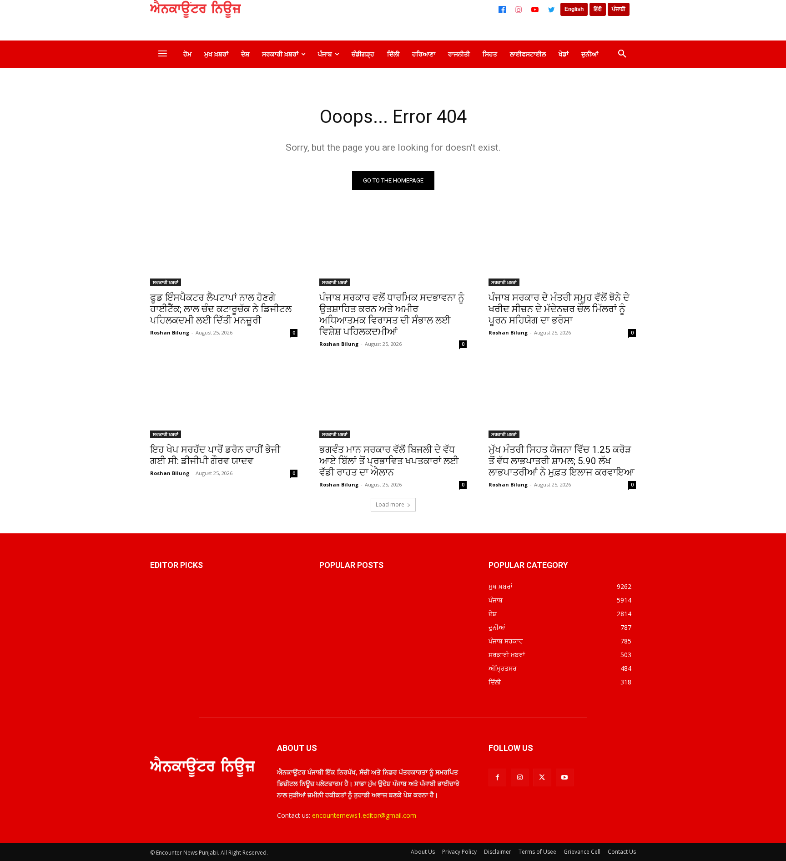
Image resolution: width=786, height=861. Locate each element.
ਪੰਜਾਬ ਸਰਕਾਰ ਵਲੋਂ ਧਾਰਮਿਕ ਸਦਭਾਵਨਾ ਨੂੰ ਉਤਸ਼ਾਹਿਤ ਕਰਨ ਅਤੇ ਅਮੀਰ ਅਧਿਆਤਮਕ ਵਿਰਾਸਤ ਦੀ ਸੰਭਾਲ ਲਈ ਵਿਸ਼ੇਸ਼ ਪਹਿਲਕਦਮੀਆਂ (391, 314)
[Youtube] (565, 777)
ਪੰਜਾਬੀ (618, 9)
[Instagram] (518, 10)
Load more (390, 504)
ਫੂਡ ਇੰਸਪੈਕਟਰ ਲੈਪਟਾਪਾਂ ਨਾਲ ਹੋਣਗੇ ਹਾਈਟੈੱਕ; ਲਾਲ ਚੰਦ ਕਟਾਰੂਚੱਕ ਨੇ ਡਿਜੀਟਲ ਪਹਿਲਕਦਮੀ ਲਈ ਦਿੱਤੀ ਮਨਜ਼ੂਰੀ (221, 309)
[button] (622, 54)
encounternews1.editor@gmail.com (364, 815)
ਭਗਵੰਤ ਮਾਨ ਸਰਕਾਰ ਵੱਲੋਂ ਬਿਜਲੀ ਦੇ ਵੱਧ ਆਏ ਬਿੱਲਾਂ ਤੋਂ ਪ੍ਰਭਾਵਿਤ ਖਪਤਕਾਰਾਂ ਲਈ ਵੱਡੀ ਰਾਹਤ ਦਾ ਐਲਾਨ (388, 461)
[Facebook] (502, 10)
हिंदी (598, 9)
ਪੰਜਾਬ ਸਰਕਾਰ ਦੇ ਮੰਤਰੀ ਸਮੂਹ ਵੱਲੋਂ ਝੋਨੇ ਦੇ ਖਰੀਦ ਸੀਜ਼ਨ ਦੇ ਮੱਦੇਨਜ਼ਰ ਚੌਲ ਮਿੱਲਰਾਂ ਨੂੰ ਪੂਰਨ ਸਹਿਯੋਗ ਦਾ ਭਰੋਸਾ (559, 309)
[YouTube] (535, 10)
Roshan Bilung (169, 332)
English (574, 9)
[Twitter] (551, 10)
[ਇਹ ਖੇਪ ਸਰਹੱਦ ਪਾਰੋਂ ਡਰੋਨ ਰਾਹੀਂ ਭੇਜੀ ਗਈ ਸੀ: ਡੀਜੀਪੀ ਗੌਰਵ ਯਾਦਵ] (223, 401)
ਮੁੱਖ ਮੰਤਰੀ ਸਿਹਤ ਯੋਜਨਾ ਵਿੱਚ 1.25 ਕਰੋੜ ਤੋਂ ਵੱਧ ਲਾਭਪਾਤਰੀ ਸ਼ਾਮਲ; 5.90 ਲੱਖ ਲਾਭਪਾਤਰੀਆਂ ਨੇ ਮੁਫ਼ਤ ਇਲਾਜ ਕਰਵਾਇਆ (562, 461)
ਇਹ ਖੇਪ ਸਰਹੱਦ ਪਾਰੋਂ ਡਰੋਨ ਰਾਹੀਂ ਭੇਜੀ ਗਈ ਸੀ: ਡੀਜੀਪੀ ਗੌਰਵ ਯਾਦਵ (215, 455)
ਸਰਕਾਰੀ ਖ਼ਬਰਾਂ (165, 282)
